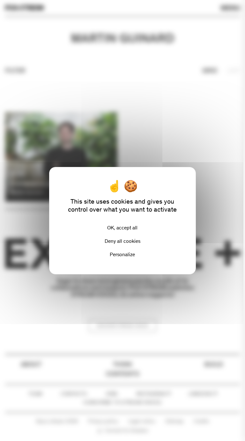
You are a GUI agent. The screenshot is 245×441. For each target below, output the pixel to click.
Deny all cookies (122, 241)
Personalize (122, 254)
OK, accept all (122, 228)
